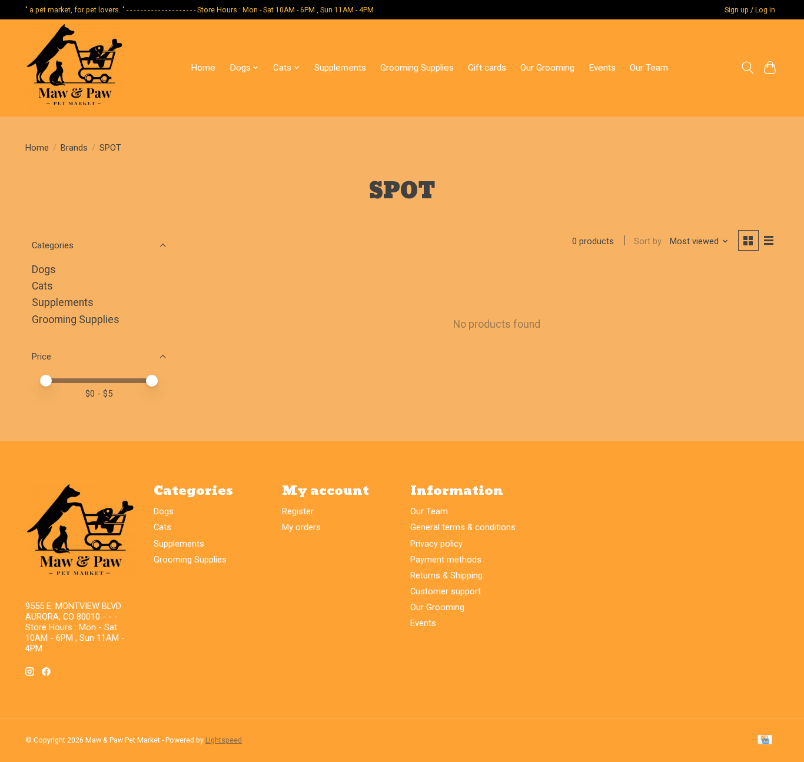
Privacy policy (436, 543)
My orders (301, 527)
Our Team (649, 67)
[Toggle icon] (747, 67)
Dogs (44, 269)
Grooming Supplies (417, 67)
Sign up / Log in (750, 10)
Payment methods (445, 559)
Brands (74, 147)
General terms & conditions (463, 527)
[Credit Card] (765, 740)
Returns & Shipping (446, 575)
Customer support (445, 591)
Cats (42, 286)
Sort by (648, 241)
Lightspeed (223, 740)
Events (602, 67)
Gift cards (487, 67)
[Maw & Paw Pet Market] (75, 68)
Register (298, 511)
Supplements (340, 67)
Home (203, 67)
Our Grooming (547, 67)
